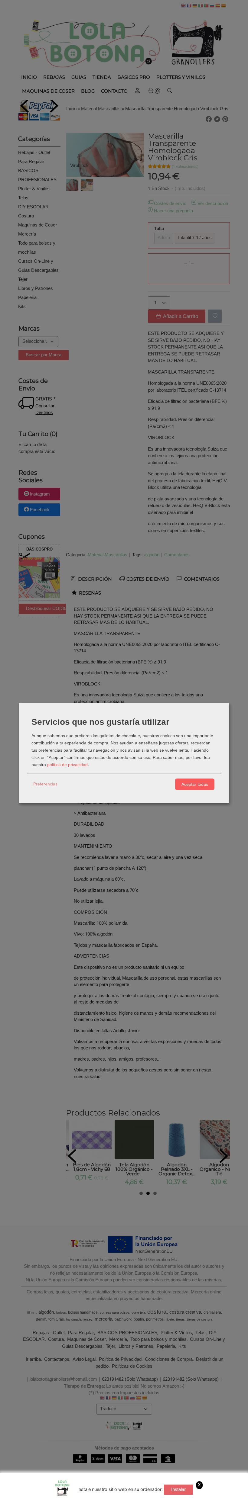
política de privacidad (67, 765)
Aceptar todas (194, 784)
